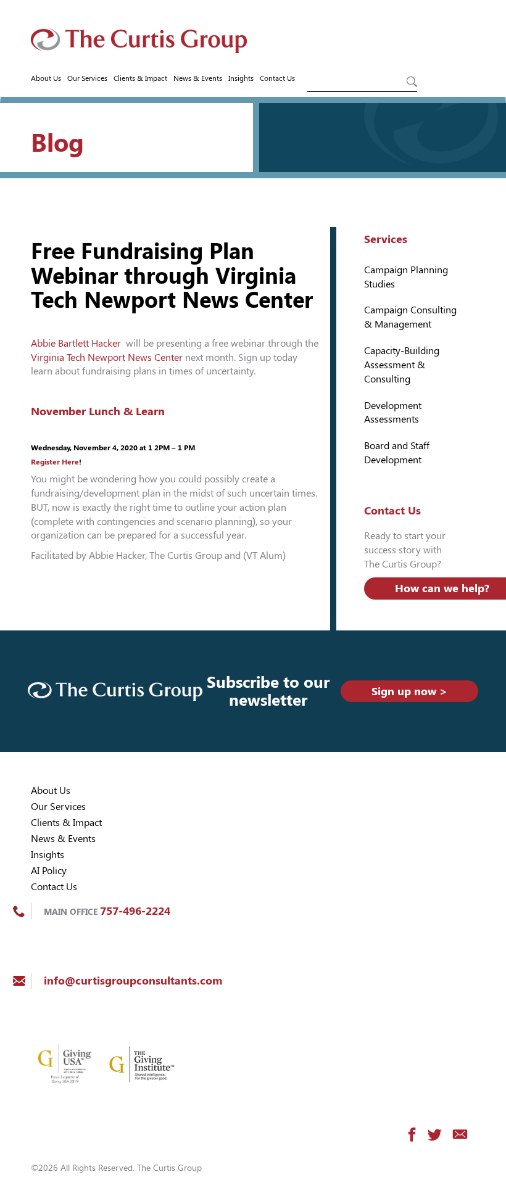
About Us (46, 78)
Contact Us (277, 78)
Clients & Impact (140, 78)
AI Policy (49, 871)
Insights (241, 78)
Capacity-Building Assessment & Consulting (401, 365)
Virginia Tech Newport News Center (107, 357)
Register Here (55, 462)
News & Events (197, 78)
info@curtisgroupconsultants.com (133, 980)
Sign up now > (409, 691)
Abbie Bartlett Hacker (77, 343)
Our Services (87, 78)
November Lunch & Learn (98, 411)
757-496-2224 (135, 910)
